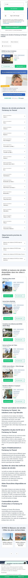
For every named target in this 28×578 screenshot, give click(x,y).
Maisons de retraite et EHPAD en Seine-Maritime (13, 259)
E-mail (6, 4)
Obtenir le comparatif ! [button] (12, 27)
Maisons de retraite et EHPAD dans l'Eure (13, 254)
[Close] (25, 563)
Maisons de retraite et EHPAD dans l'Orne (12, 249)
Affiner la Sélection (14, 41)
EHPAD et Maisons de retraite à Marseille (20, 544)
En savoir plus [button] (7, 66)
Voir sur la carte (5, 41)
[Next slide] (16, 553)
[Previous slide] (11, 553)
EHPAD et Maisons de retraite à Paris (7, 543)
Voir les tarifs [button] (20, 66)
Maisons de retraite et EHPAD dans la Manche (12, 243)
